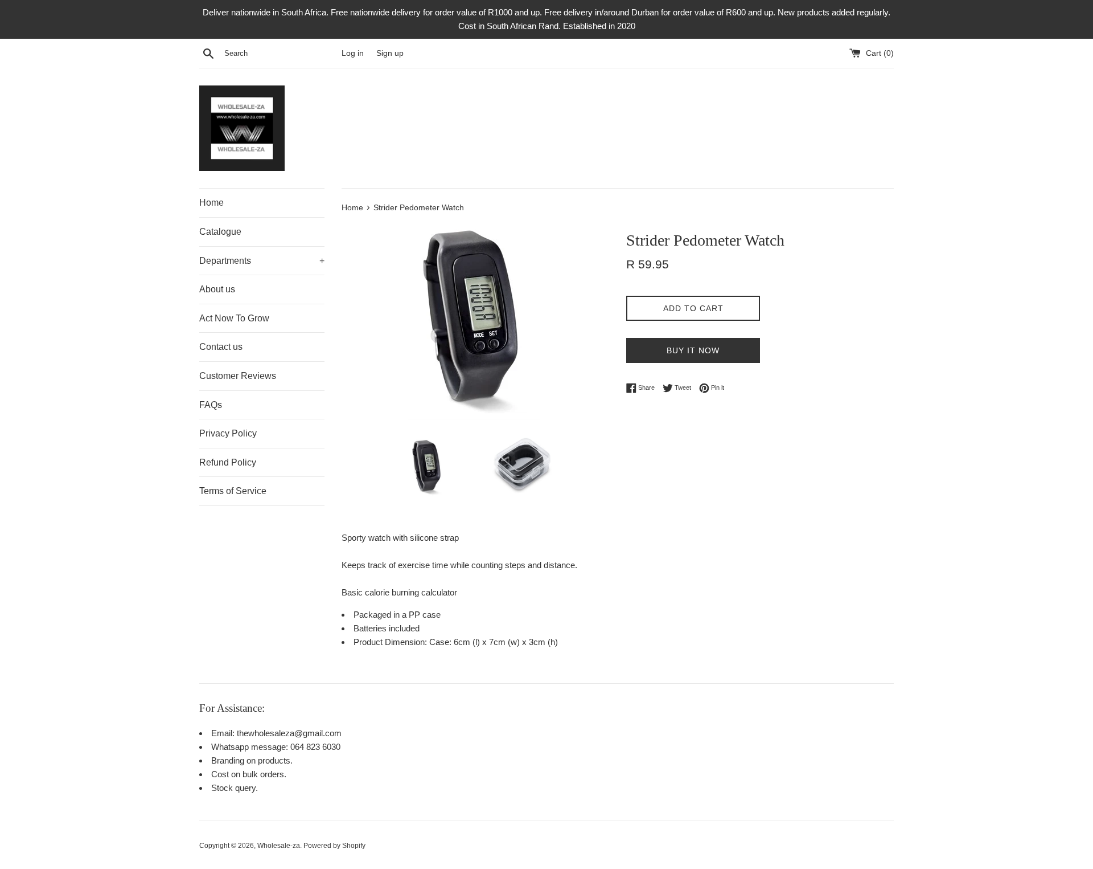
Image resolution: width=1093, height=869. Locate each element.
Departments (261, 261)
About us (217, 289)
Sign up (390, 53)
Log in (353, 53)
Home (211, 202)
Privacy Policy (228, 433)
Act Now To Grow (234, 318)
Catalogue (220, 231)
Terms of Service (232, 491)
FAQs (210, 405)
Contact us (221, 347)
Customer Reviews (237, 376)
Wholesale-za (278, 846)
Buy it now (693, 350)
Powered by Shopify (334, 846)
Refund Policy (227, 462)
